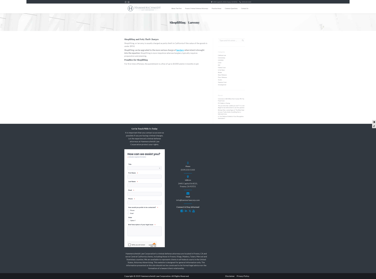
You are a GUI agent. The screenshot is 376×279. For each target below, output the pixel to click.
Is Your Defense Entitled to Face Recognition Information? (231, 117)
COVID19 (220, 60)
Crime (219, 62)
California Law (222, 55)
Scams (220, 80)
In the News (221, 70)
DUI (219, 65)
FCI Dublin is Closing (224, 103)
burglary (180, 50)
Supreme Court (222, 82)
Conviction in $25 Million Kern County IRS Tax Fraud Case (231, 100)
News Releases (222, 75)
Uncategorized (222, 84)
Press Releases (222, 77)
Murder (220, 72)
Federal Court (222, 67)
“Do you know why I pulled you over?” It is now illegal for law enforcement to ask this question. (231, 106)
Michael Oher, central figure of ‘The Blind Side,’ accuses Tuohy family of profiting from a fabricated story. (231, 112)
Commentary (221, 58)
